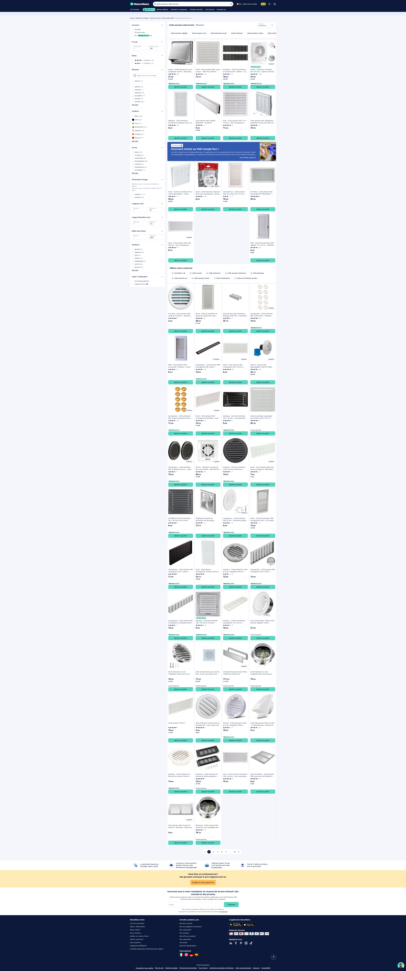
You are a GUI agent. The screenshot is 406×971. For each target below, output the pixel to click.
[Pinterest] (241, 943)
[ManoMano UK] (186, 954)
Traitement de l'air (155, 18)
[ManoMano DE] (191, 954)
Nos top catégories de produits (190, 927)
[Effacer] (231, 4)
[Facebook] (236, 943)
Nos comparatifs (185, 930)
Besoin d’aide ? (135, 930)
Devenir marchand (136, 939)
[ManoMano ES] (196, 954)
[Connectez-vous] (269, 4)
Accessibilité (265, 968)
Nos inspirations (185, 939)
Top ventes (183, 942)
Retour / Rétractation (137, 927)
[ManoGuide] (401, 965)
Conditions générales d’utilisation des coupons (146, 949)
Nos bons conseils (185, 923)
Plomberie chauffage (142, 18)
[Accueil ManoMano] (140, 4)
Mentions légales (171, 968)
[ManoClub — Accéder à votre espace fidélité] (263, 4)
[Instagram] (246, 943)
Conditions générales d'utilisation (221, 968)
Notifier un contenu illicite (139, 936)
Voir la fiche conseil (247, 158)
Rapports (256, 968)
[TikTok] (251, 943)
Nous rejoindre (135, 942)
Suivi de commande (137, 923)
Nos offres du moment (187, 936)
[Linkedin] (230, 943)
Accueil (132, 18)
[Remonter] (273, 957)
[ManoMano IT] (181, 954)
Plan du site (159, 968)
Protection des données (188, 968)
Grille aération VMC (168, 18)
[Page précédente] (204, 851)
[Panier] (274, 4)
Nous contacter (135, 933)
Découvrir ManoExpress (187, 946)
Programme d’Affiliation (138, 946)
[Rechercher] (155, 4)
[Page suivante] (238, 851)
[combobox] (266, 25)
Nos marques (184, 933)
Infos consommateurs (243, 968)
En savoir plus (223, 912)
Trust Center (203, 968)
